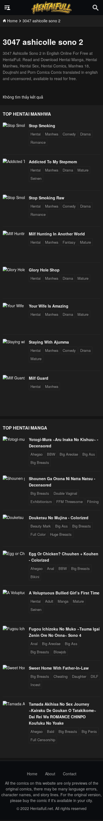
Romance (38, 142)
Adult (49, 601)
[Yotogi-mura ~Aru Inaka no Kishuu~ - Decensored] (14, 439)
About (50, 773)
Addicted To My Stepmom (53, 161)
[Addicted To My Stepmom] (14, 161)
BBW (51, 454)
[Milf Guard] (14, 377)
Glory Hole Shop (44, 270)
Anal (50, 568)
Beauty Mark (40, 526)
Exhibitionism (41, 501)
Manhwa (51, 134)
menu (7, 7)
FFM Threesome (69, 501)
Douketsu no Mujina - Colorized (58, 517)
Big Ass (88, 454)
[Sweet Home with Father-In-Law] (14, 667)
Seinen (35, 178)
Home (32, 773)
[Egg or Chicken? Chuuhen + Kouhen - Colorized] (14, 553)
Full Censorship (42, 739)
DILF (94, 676)
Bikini (34, 576)
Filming (93, 501)
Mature (82, 170)
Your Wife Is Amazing (48, 306)
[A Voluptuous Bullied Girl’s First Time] (14, 592)
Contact (69, 773)
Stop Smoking (42, 125)
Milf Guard (38, 378)
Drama (85, 134)
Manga (63, 601)
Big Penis (89, 731)
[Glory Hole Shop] (14, 269)
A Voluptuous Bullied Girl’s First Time (64, 593)
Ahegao (36, 454)
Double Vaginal (65, 493)
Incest (35, 684)
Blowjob (60, 651)
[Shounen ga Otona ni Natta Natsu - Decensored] (14, 478)
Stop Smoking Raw (46, 197)
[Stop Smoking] (14, 125)
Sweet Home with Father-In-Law (59, 668)
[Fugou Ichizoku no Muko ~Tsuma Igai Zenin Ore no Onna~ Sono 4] (14, 628)
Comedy (69, 134)
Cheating (61, 676)
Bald (50, 731)
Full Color (38, 534)
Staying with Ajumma (49, 342)
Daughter (79, 676)
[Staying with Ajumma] (14, 341)
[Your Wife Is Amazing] (14, 305)
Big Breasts (39, 462)
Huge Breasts (61, 534)
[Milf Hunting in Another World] (14, 233)
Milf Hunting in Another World (57, 233)
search (95, 7)
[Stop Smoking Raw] (14, 197)
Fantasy (69, 242)
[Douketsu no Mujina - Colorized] (14, 517)
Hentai (35, 134)
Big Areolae (69, 454)
